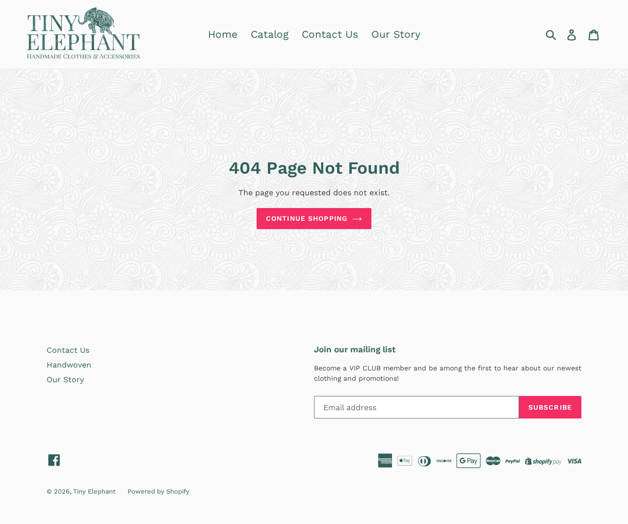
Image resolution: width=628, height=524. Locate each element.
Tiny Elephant (94, 491)
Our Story (395, 34)
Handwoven (69, 364)
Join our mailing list (354, 349)
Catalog (269, 34)
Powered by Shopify (158, 491)
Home (222, 34)
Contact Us (330, 34)
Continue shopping (306, 218)
